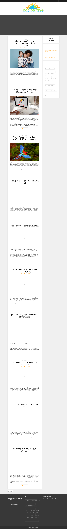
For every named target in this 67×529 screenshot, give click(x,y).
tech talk (31, 517)
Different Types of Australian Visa (24, 225)
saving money (38, 512)
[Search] (58, 1)
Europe (46, 75)
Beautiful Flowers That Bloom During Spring (24, 270)
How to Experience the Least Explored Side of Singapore (25, 138)
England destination (29, 505)
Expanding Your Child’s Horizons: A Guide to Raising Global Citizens (24, 43)
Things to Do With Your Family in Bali (25, 181)
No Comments (28, 47)
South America (52, 83)
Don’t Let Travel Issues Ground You (24, 405)
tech (38, 515)
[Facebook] (49, 40)
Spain (52, 85)
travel (46, 92)
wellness (46, 95)
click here (48, 500)
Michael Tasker (22, 47)
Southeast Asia (47, 85)
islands (55, 78)
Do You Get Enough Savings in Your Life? (24, 363)
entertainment (47, 73)
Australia (32, 500)
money (46, 80)
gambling (50, 75)
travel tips (50, 92)
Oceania (53, 80)
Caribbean (53, 68)
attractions (27, 500)
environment (52, 73)
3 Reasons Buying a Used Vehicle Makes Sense (24, 315)
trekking (55, 92)
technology (27, 517)
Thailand (51, 90)
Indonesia (46, 78)
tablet (36, 515)
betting (36, 500)
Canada (50, 68)
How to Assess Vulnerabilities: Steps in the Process (24, 90)
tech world (46, 90)
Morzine (49, 80)
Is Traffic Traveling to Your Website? (24, 449)
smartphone (46, 83)
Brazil (46, 68)
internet (51, 78)
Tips (54, 90)
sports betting (31, 515)
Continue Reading (25, 128)
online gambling (32, 512)
